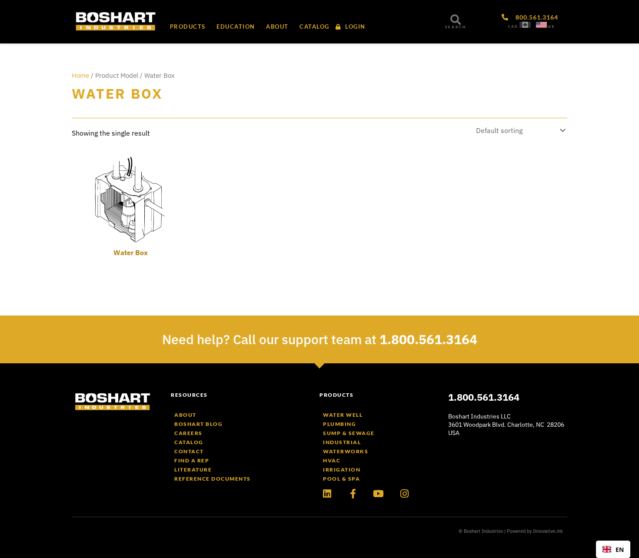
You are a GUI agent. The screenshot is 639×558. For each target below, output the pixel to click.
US (551, 26)
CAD (513, 26)
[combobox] (613, 549)
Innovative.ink (548, 531)
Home (80, 75)
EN (620, 549)
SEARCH (455, 27)
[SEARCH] (455, 19)
